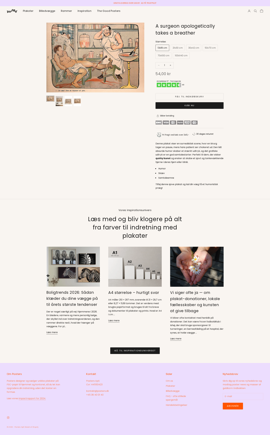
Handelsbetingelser (176, 405)
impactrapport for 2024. (32, 398)
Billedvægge (47, 11)
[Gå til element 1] (50, 99)
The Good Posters (109, 11)
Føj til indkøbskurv (189, 96)
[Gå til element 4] (77, 101)
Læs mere (52, 332)
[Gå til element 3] (68, 101)
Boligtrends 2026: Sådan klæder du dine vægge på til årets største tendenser (72, 298)
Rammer (66, 11)
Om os (169, 380)
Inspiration (84, 11)
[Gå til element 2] (59, 101)
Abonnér (233, 405)
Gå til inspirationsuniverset (135, 350)
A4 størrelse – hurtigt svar (133, 292)
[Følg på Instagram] (8, 417)
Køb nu (189, 105)
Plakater (28, 11)
